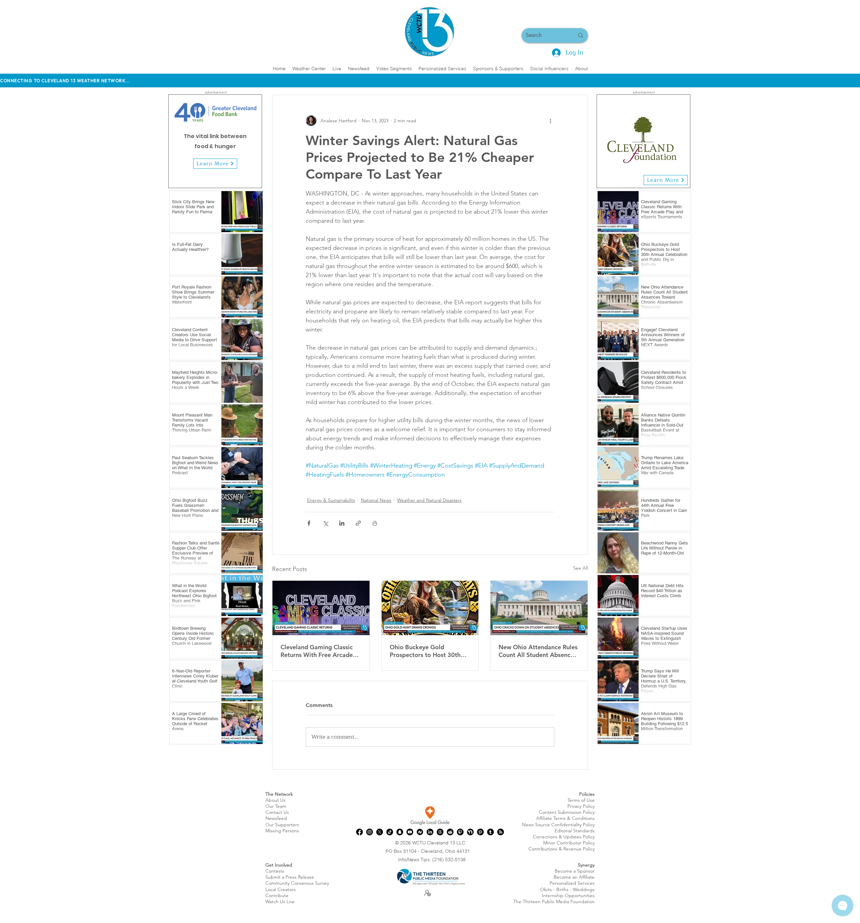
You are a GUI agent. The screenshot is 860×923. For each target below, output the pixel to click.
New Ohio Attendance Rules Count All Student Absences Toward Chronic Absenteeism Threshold (538, 651)
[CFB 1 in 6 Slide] (211, 177)
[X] (379, 832)
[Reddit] (450, 832)
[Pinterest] (480, 832)
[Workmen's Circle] (632, 177)
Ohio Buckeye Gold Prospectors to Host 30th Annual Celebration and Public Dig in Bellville (425, 651)
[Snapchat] (399, 832)
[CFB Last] (227, 177)
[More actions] (550, 121)
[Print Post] (375, 523)
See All (580, 568)
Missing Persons (282, 831)
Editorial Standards (575, 831)
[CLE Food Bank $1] (219, 177)
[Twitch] (460, 832)
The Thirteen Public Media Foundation (554, 901)
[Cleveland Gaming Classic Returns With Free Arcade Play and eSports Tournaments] (321, 608)
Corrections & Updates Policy (564, 837)
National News (376, 500)
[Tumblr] (490, 832)
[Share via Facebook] (309, 523)
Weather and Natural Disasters (429, 500)
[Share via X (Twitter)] (325, 523)
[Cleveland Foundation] (640, 177)
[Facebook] (359, 832)
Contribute (277, 895)
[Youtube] (409, 832)
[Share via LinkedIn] (342, 523)
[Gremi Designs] (647, 177)
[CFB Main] (204, 177)
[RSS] (500, 832)
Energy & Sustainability (331, 500)
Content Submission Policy (567, 812)
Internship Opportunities (568, 895)
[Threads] (440, 832)
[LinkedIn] (430, 832)
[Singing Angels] (655, 177)
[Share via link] (358, 523)
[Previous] (178, 141)
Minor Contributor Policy (569, 843)
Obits (546, 889)
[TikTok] (389, 832)
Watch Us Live (280, 901)
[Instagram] (369, 832)
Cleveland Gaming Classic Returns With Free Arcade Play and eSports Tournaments (317, 651)
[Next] (253, 141)
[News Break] (420, 832)
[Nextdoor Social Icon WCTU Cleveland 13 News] (470, 832)
